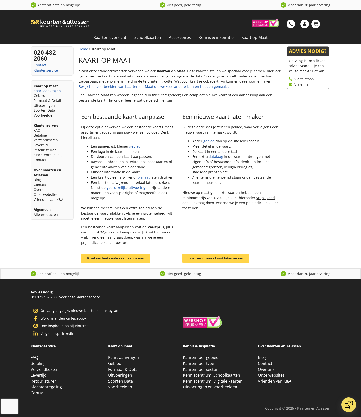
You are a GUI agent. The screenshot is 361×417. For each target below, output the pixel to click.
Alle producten (46, 214)
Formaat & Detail (47, 100)
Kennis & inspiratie (216, 37)
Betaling (40, 135)
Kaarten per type (198, 363)
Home (83, 49)
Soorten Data (44, 110)
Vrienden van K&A (48, 199)
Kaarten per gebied (201, 357)
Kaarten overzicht (110, 37)
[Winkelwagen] (315, 24)
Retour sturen (45, 150)
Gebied (39, 95)
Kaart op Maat (254, 37)
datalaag (216, 156)
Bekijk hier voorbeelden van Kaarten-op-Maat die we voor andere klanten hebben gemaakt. (154, 86)
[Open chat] (348, 404)
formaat (143, 177)
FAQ (37, 130)
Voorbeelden (44, 115)
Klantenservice (46, 70)
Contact (40, 65)
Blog (37, 179)
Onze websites (46, 194)
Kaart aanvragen (47, 90)
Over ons (41, 189)
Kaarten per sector (200, 369)
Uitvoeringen (44, 105)
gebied (135, 146)
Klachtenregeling (48, 155)
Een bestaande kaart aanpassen (124, 116)
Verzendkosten (46, 140)
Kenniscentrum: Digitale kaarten (213, 381)
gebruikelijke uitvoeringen (128, 187)
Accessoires (180, 37)
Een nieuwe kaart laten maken (223, 116)
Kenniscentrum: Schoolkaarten (211, 375)
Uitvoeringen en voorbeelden (210, 387)
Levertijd (41, 145)
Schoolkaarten (147, 37)
